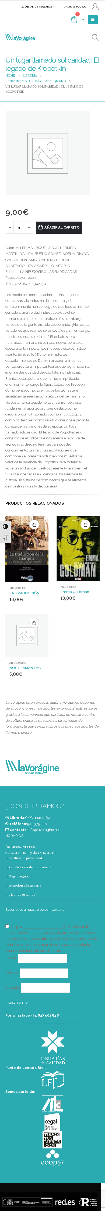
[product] (26, 549)
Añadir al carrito (62, 227)
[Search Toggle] (95, 38)
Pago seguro (75, 6)
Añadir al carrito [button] (34, 524)
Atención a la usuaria (25, 885)
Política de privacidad (25, 858)
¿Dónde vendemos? (37, 6)
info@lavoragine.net (44, 830)
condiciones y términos (42, 926)
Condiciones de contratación (31, 867)
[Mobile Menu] (93, 19)
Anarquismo (17, 588)
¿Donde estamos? (23, 894)
